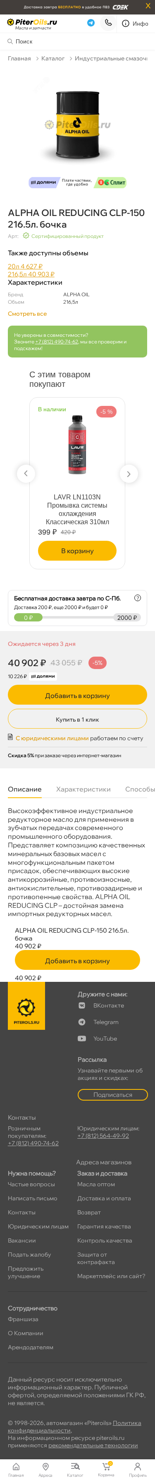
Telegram (106, 1022)
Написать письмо (32, 1198)
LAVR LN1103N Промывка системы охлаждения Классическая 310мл (77, 509)
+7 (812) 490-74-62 (56, 341)
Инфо (141, 23)
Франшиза (23, 1319)
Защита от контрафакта (96, 1258)
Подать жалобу (29, 1254)
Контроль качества (104, 1240)
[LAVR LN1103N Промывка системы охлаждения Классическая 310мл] (77, 441)
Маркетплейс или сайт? (111, 1276)
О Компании (25, 1333)
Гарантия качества (104, 1226)
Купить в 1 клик (77, 719)
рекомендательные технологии (93, 1445)
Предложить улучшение (25, 1272)
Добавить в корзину (77, 695)
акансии (22, 1240)
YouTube (105, 1038)
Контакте (108, 1005)
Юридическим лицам (38, 1226)
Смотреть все (27, 313)
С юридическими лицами (52, 738)
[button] (26, 474)
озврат (89, 1212)
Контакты (22, 1212)
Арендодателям (30, 1347)
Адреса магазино (103, 1162)
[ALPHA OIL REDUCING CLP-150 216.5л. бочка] (78, 130)
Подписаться (112, 1095)
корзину (77, 551)
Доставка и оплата (104, 1198)
